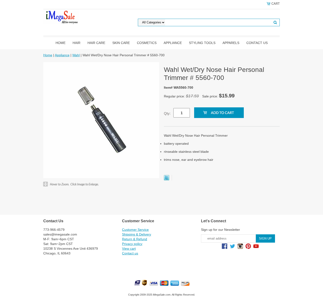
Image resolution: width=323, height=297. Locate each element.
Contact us (257, 43)
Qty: (167, 113)
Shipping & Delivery (136, 234)
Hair (76, 43)
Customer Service (135, 229)
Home (60, 43)
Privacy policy (132, 244)
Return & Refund (134, 239)
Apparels (231, 43)
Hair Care (96, 43)
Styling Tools (202, 43)
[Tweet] (166, 179)
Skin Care (121, 43)
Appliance (173, 43)
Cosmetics (147, 43)
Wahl (76, 55)
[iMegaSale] (61, 16)
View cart (129, 248)
